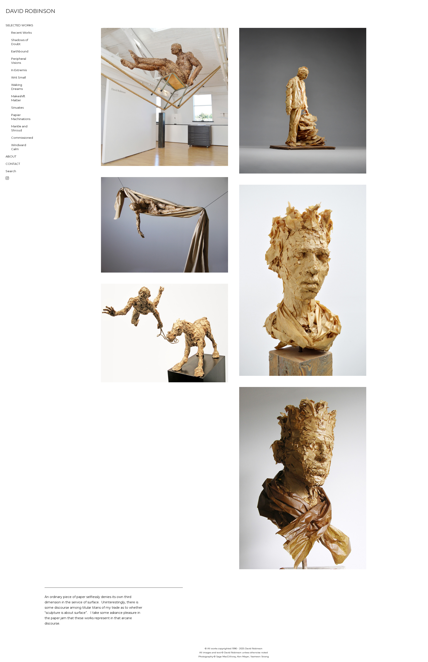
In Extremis (19, 70)
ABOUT (11, 156)
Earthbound (19, 51)
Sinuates (17, 107)
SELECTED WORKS (19, 25)
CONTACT (13, 164)
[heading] (17, 11)
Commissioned (22, 137)
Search (11, 171)
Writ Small (18, 77)
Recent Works (21, 32)
